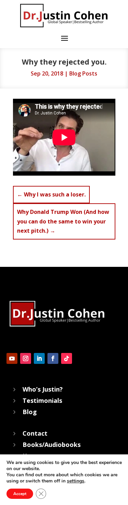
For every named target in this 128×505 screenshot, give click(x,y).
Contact (35, 433)
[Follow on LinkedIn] (39, 358)
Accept (19, 493)
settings (75, 481)
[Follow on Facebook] (52, 358)
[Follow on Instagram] (25, 358)
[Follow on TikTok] (66, 358)
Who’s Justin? (43, 389)
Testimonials (42, 400)
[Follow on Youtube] (11, 358)
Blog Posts (83, 73)
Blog (30, 412)
